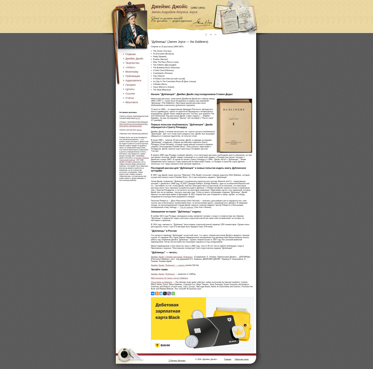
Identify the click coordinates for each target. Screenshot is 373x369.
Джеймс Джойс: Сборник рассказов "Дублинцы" (172, 257)
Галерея (130, 84)
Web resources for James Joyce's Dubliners (169, 278)
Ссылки (130, 93)
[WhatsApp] (173, 293)
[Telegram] (161, 293)
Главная (130, 54)
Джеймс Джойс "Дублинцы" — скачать (168, 265)
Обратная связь (242, 359)
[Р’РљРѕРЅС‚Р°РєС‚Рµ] (152, 293)
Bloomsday (131, 71)
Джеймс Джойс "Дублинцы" (163, 274)
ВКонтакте (131, 102)
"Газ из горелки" (187, 207)
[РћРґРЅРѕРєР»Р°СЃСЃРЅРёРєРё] (157, 293)
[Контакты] (215, 35)
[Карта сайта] (211, 35)
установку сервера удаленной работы (134, 159)
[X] (165, 293)
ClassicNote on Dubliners (161, 282)
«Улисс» (130, 67)
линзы (139, 130)
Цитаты (129, 89)
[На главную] (206, 35)
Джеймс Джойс (169, 6)
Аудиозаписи (133, 80)
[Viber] (169, 293)
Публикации (132, 76)
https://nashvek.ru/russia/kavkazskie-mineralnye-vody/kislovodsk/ (133, 125)
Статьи (129, 98)
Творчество (132, 63)
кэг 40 (138, 118)
